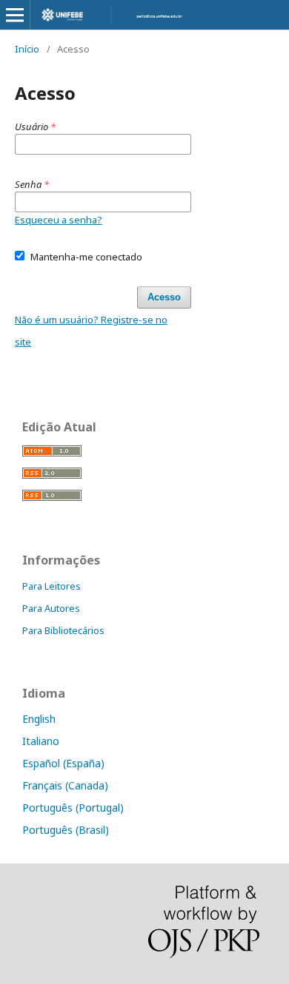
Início (27, 48)
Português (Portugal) (73, 808)
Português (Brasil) (65, 830)
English (39, 719)
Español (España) (63, 763)
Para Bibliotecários (63, 630)
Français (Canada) (65, 785)
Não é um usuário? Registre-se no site (91, 330)
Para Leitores (51, 586)
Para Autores (51, 608)
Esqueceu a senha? (58, 219)
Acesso (164, 297)
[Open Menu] (15, 15)
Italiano (40, 741)
